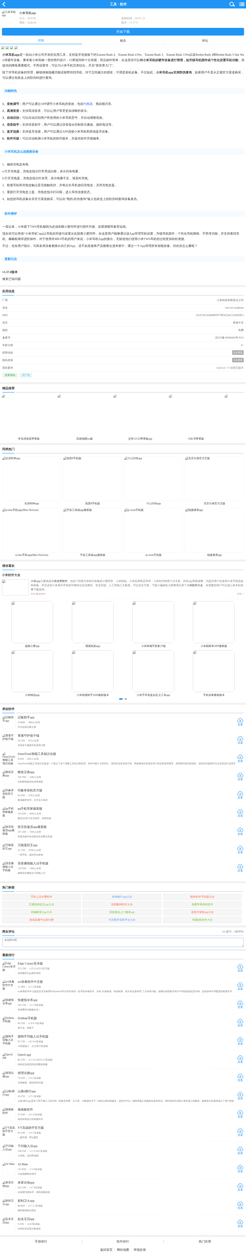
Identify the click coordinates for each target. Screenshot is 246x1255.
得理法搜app (26, 1073)
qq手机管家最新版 (30, 808)
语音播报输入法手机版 (33, 863)
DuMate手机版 (27, 1018)
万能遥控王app (27, 845)
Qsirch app (24, 1054)
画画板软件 (25, 1109)
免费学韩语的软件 (202, 904)
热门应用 (205, 1241)
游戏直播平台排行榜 (41, 919)
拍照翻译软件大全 (122, 904)
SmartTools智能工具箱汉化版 (37, 753)
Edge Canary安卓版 (30, 963)
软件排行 (123, 1241)
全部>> (240, 594)
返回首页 (106, 1249)
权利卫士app (26, 1200)
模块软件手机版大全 (202, 896)
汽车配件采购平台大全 (122, 919)
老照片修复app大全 (202, 912)
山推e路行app (27, 1091)
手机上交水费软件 (41, 896)
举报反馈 (140, 1249)
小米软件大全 (11, 575)
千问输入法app (27, 1146)
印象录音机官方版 (30, 790)
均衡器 (88, 103)
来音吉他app (26, 1182)
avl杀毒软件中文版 (30, 981)
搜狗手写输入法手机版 (33, 1036)
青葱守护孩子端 (28, 735)
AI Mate (23, 1164)
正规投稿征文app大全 (41, 904)
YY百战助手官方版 (31, 1127)
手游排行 (41, 1241)
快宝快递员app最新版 (32, 826)
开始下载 (123, 32)
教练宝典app (26, 772)
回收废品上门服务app (122, 912)
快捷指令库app (27, 1000)
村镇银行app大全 (122, 896)
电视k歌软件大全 (202, 919)
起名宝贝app (26, 1219)
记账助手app (26, 717)
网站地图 (123, 1249)
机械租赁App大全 (41, 912)
